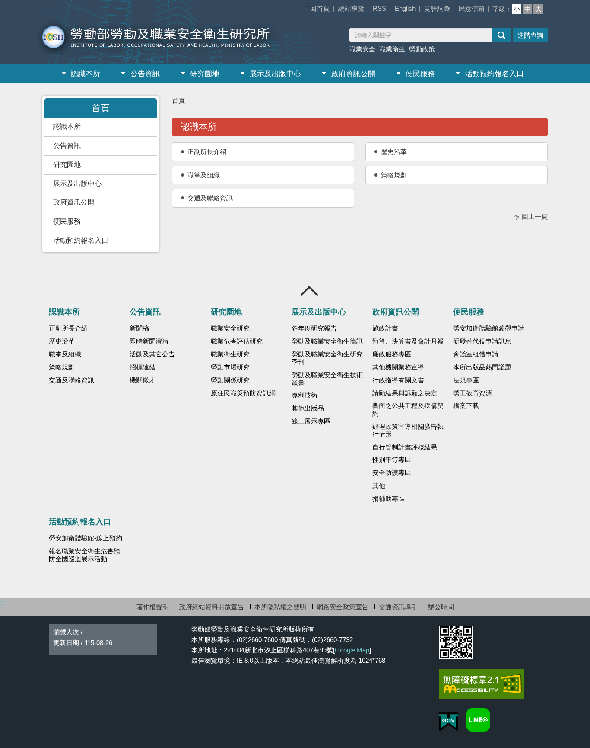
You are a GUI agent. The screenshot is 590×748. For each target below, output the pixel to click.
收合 (309, 291)
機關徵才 (142, 380)
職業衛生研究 (230, 354)
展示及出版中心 (275, 74)
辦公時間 (441, 606)
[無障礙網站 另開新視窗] (481, 684)
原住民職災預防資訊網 (243, 393)
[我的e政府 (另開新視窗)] (448, 722)
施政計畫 (385, 328)
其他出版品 (308, 408)
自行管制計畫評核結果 (404, 447)
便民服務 (420, 74)
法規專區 (466, 380)
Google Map (352, 650)
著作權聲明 (152, 606)
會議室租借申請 (475, 354)
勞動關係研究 (230, 380)
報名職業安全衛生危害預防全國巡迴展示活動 (84, 555)
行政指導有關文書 (398, 380)
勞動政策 (422, 49)
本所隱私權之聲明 (280, 606)
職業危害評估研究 (237, 341)
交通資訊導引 (398, 606)
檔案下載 (466, 405)
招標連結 (142, 367)
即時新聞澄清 (149, 341)
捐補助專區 (388, 498)
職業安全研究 (230, 328)
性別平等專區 (391, 459)
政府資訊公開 (353, 74)
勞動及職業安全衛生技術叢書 (327, 379)
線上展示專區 (311, 421)
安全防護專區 (391, 472)
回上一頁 (535, 216)
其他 (378, 485)
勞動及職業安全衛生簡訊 (327, 341)
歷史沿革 (394, 151)
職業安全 (362, 49)
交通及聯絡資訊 (210, 198)
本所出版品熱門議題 (482, 367)
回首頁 (320, 8)
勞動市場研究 (230, 367)
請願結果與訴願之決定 (404, 393)
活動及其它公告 (152, 354)
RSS (379, 8)
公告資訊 (145, 74)
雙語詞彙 (437, 8)
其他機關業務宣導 (398, 367)
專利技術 (304, 395)
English (405, 8)
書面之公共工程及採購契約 (408, 409)
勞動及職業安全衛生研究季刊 (327, 358)
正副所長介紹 (206, 151)
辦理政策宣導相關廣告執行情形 (408, 430)
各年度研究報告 (314, 328)
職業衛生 (392, 49)
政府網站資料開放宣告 (211, 606)
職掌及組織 (203, 175)
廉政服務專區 (391, 354)
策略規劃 (394, 175)
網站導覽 (351, 8)
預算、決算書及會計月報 (408, 341)
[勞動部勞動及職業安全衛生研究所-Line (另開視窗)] (478, 720)
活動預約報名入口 (494, 74)
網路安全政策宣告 (342, 606)
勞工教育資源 (472, 393)
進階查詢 (530, 35)
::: (308, 4)
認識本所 (85, 74)
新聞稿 (139, 328)
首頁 (178, 100)
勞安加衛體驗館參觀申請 (488, 328)
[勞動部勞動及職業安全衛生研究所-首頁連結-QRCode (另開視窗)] (456, 642)
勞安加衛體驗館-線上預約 (85, 538)
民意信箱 (472, 8)
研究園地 (204, 74)
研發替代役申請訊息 (482, 341)
